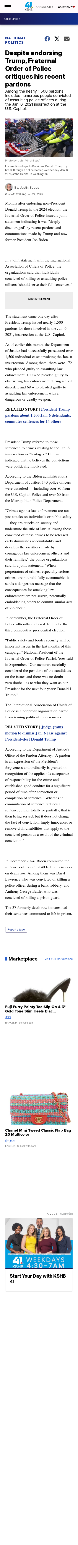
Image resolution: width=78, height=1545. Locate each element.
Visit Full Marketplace (58, 958)
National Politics (15, 40)
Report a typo (16, 929)
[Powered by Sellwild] (66, 1213)
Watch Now (65, 6)
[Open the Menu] (7, 6)
